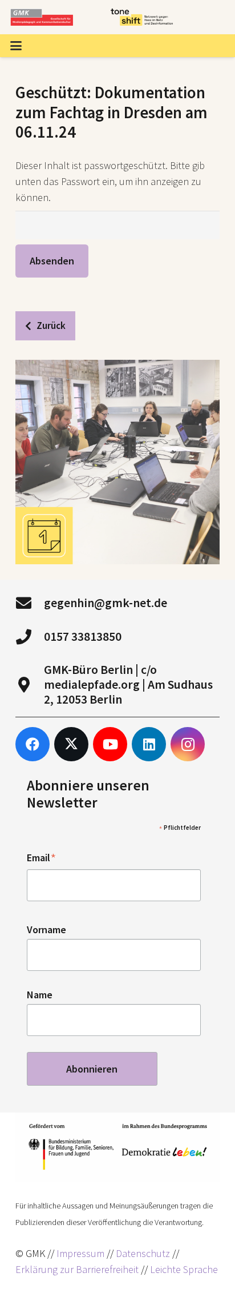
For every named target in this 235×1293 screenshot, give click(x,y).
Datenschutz (143, 1253)
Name (39, 994)
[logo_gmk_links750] (41, 17)
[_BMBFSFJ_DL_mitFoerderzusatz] (117, 1147)
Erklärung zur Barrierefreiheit (77, 1269)
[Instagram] (188, 744)
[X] (71, 744)
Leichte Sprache (184, 1269)
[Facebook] (32, 744)
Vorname (46, 929)
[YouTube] (110, 744)
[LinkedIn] (149, 744)
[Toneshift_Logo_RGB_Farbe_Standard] (142, 17)
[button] (16, 45)
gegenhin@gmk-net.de (105, 603)
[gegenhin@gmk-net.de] (29, 603)
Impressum (80, 1253)
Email (41, 858)
